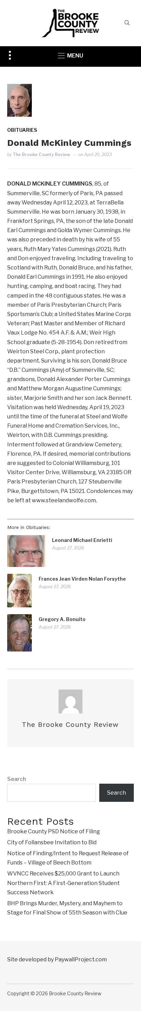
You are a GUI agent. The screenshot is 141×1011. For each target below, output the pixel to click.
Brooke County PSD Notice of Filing (53, 831)
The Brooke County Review (41, 154)
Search (16, 779)
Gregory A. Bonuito (62, 619)
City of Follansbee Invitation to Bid (52, 842)
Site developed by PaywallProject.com (57, 959)
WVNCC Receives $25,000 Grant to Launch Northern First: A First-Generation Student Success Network (63, 882)
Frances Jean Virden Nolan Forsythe (82, 579)
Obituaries (22, 130)
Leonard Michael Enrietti (82, 540)
